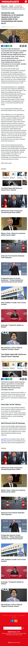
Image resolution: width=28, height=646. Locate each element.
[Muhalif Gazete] (10, 1)
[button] (21, 46)
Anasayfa (5, 615)
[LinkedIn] (6, 46)
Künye (10, 615)
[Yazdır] (11, 46)
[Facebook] (2, 46)
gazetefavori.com (6, 439)
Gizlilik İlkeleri (21, 615)
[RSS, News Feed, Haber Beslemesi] (16, 620)
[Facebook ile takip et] (12, 620)
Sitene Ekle (14, 617)
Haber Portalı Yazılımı (15, 642)
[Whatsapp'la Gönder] (9, 46)
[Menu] (26, 2)
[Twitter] (4, 46)
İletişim (15, 615)
